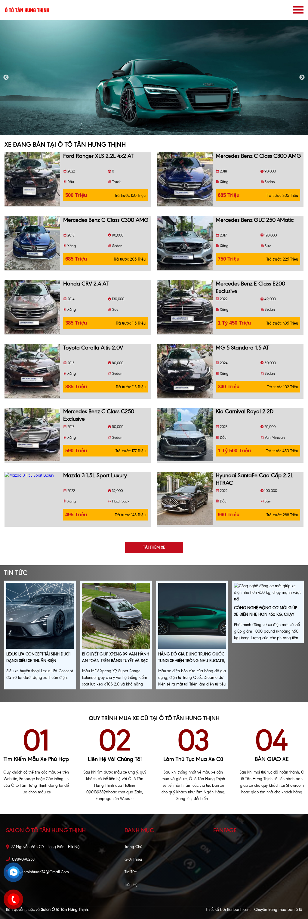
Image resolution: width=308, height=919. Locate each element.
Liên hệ (131, 884)
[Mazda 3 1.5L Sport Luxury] (32, 475)
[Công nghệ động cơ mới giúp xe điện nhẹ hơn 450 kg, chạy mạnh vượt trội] (268, 593)
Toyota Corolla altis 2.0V (93, 347)
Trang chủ (133, 846)
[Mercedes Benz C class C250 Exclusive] (32, 434)
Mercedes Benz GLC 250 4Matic (255, 219)
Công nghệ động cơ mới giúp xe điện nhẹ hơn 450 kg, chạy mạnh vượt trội (265, 614)
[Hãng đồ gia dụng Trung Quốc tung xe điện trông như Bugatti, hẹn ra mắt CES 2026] (192, 616)
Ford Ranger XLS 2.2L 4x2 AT (98, 155)
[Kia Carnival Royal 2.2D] (185, 434)
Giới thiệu (133, 859)
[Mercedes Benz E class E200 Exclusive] (185, 307)
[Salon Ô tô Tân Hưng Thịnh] (27, 10)
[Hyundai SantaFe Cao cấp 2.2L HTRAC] (185, 498)
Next (302, 78)
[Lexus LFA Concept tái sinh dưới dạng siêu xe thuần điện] (40, 616)
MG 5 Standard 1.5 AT (242, 347)
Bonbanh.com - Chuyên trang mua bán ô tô (264, 909)
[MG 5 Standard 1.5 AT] (185, 371)
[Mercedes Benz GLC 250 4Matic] (185, 243)
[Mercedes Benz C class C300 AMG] (185, 179)
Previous (6, 78)
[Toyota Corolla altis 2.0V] (32, 371)
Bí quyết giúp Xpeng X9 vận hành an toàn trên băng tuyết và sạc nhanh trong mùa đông (115, 661)
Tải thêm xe (154, 547)
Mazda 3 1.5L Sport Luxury (95, 475)
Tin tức (131, 872)
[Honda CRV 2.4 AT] (32, 307)
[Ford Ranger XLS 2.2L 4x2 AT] (32, 179)
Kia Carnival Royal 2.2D (244, 411)
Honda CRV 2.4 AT (86, 283)
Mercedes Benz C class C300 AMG (258, 155)
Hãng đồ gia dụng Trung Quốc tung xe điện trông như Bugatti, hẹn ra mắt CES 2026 (191, 661)
